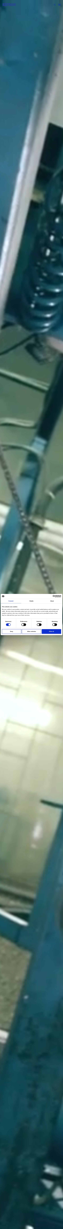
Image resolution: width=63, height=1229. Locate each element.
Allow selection (31, 631)
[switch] (23, 624)
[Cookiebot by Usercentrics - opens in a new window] (54, 596)
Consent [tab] (10, 601)
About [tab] (52, 601)
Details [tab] (32, 601)
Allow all (51, 631)
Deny (11, 631)
